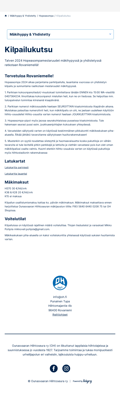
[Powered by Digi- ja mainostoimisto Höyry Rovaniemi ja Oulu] (82, 380)
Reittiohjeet (60, 314)
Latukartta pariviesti (17, 167)
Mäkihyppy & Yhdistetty (30, 34)
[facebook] (54, 368)
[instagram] (66, 368)
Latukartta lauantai (16, 173)
